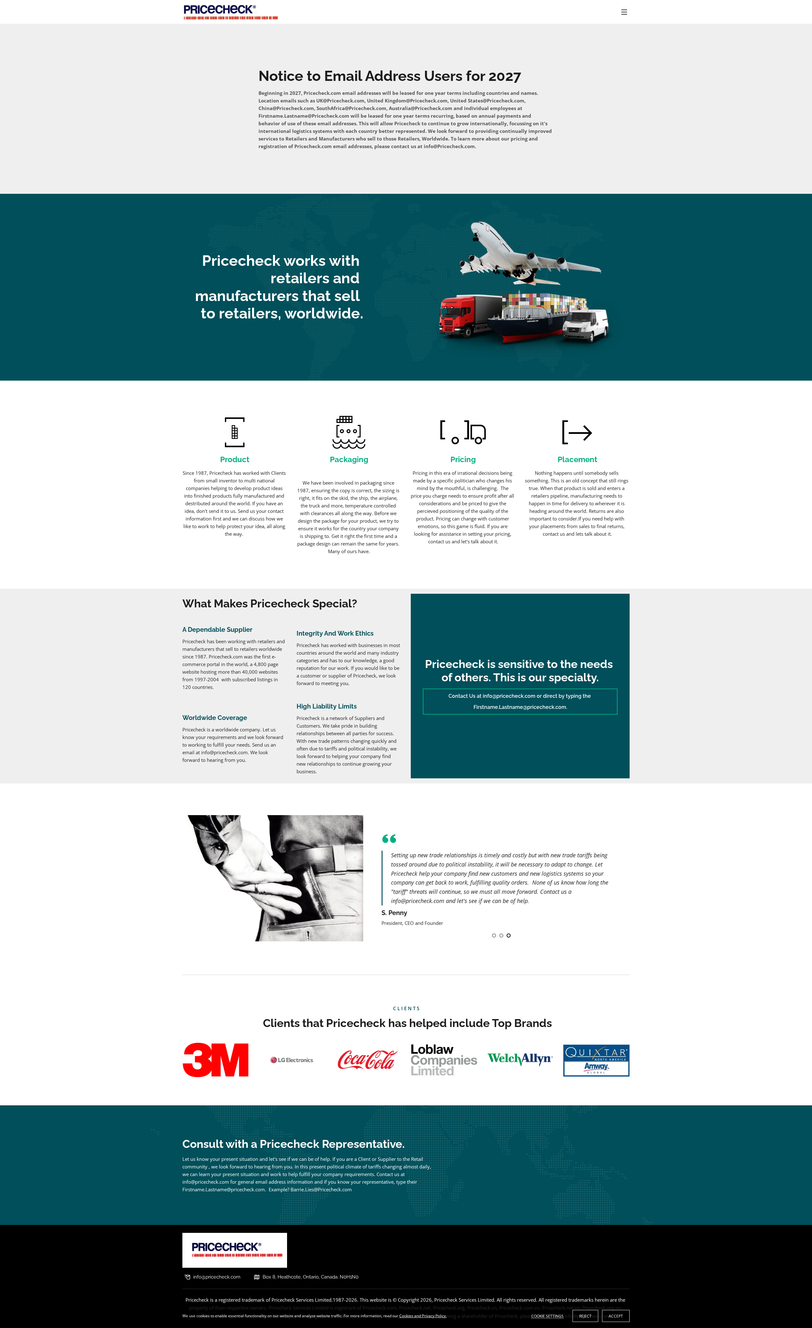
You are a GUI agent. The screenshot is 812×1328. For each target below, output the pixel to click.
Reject (585, 1316)
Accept (616, 1316)
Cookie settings (547, 1315)
